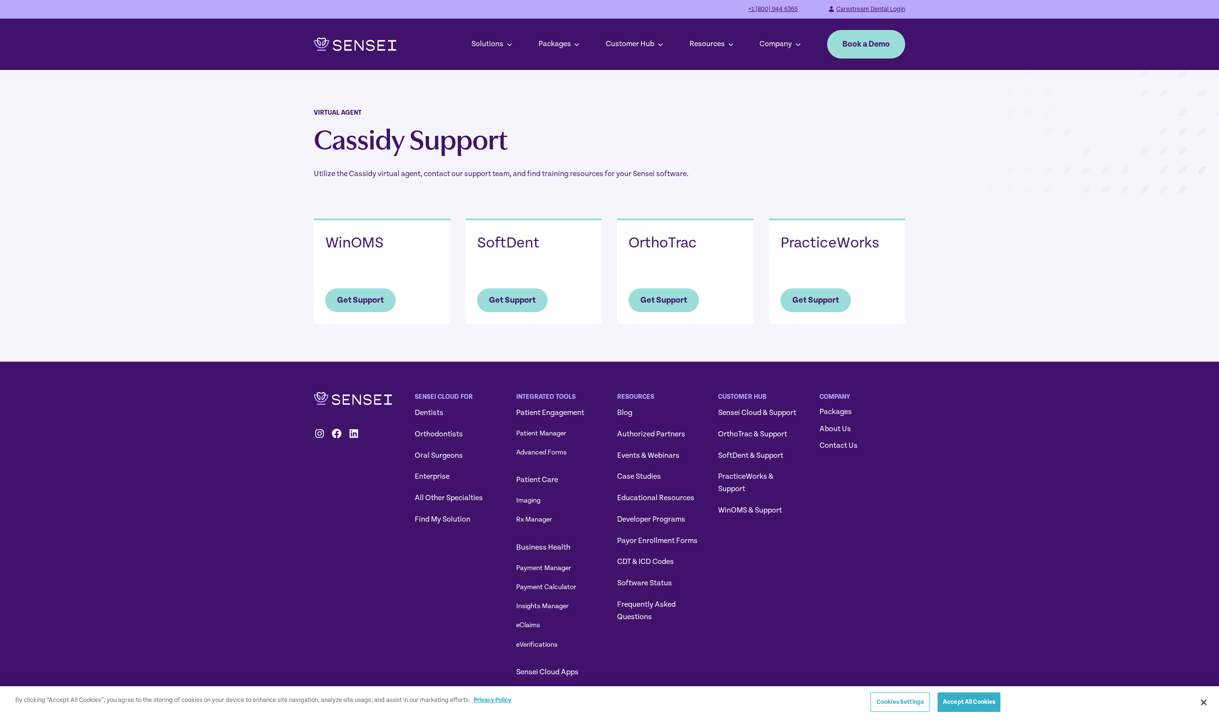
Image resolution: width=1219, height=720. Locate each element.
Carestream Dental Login (870, 9)
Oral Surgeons (439, 455)
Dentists (429, 412)
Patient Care (537, 479)
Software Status (644, 583)
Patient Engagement (550, 412)
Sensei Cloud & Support (757, 412)
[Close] (1203, 702)
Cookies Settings (900, 702)
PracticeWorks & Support (745, 482)
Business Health (543, 547)
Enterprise (432, 476)
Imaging (528, 500)
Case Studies (639, 476)
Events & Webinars (648, 455)
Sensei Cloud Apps (547, 672)
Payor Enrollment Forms (657, 540)
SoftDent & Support (750, 455)
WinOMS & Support (750, 510)
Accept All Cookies (969, 702)
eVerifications (537, 644)
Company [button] (775, 43)
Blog (624, 412)
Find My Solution (442, 519)
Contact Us (838, 445)
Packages (555, 43)
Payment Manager (543, 568)
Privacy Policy (492, 700)
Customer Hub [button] (630, 43)
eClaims (528, 625)
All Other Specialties (449, 497)
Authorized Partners (651, 434)
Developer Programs (651, 519)
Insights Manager (542, 606)
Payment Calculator (546, 587)
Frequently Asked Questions (646, 610)
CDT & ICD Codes (645, 561)
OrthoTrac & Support (752, 434)
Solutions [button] (487, 43)
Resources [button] (707, 43)
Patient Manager (541, 433)
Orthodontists (439, 434)
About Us (835, 428)
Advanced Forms (541, 452)
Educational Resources (655, 497)
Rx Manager (534, 519)
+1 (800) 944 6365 (773, 9)
